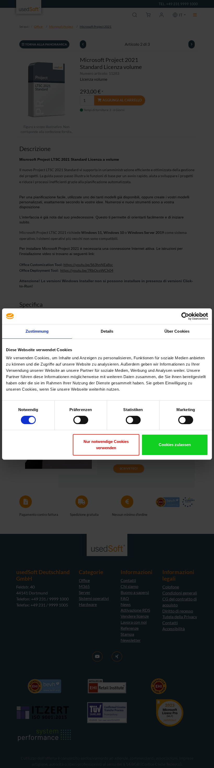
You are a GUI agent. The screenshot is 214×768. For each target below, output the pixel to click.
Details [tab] (107, 331)
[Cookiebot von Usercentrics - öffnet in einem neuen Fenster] (185, 316)
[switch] (80, 420)
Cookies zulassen (175, 444)
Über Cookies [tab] (176, 331)
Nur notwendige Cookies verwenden (106, 444)
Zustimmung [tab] (37, 331)
